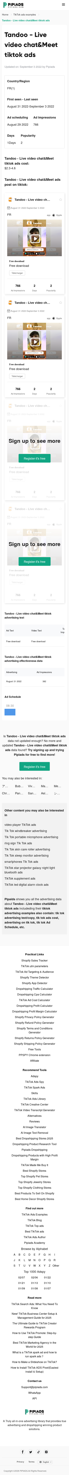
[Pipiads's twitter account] (30, 1452)
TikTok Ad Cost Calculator (34, 1000)
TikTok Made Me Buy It (34, 1165)
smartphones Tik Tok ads (21, 861)
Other (55, 1265)
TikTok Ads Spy (34, 1082)
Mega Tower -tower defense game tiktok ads (60, 786)
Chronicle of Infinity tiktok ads (8, 793)
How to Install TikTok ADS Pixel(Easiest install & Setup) (34, 1369)
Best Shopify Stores (34, 1171)
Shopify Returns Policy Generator (34, 1038)
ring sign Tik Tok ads (18, 843)
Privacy (20, 1462)
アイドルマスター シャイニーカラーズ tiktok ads (8, 786)
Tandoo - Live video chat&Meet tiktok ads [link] (26, 20)
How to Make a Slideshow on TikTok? (34, 1362)
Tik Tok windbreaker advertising (26, 830)
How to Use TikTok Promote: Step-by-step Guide (34, 1335)
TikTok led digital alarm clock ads (27, 884)
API (34, 1398)
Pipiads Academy (34, 1243)
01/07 (47, 1288)
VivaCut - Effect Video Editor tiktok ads (34, 786)
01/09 (21, 1288)
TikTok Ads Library (34, 1099)
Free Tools (34, 1049)
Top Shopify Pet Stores (34, 1176)
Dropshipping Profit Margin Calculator (34, 1011)
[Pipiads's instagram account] (46, 1452)
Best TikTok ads (34, 1231)
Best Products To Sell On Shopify (34, 1193)
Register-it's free (34, 458)
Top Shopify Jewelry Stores (34, 1182)
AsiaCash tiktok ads (47, 793)
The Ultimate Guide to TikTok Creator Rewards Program (34, 1325)
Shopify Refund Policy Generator (34, 1023)
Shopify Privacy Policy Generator (34, 1017)
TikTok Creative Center (34, 1104)
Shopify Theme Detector (34, 977)
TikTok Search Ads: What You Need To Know (34, 1306)
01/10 (47, 1283)
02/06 (34, 1277)
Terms (31, 1462)
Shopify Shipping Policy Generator (34, 1044)
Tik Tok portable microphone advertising (31, 837)
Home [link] (5, 14)
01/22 (47, 1277)
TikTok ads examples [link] (25, 14)
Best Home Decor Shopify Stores (34, 1199)
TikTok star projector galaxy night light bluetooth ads (30, 869)
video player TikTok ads (20, 824)
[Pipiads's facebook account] (22, 1452)
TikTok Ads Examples (35, 1214)
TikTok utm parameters (34, 966)
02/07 (21, 1277)
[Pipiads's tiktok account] (38, 1452)
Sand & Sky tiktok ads (34, 793)
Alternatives (34, 1116)
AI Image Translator (34, 1127)
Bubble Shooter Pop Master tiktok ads (21, 786)
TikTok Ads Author (35, 1237)
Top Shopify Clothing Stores (34, 1188)
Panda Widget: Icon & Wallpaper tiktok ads (21, 793)
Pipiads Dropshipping (34, 1150)
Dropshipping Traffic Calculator (34, 989)
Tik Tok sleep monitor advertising (27, 855)
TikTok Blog (34, 1220)
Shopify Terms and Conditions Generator (34, 1030)
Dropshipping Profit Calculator (34, 1006)
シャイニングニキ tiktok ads (60, 793)
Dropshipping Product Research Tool (35, 1144)
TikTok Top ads (34, 1226)
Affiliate (34, 1061)
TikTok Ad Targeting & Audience (34, 972)
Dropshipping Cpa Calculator (34, 994)
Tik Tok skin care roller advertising (27, 849)
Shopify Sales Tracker (34, 960)
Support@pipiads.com (34, 1387)
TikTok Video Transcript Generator (34, 1110)
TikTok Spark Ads (34, 1087)
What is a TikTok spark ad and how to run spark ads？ (34, 1354)
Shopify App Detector (34, 983)
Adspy (34, 1076)
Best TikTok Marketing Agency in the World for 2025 (34, 1344)
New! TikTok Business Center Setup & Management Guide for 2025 (34, 1316)
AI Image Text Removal (34, 1133)
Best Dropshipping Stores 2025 (34, 1138)
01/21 (21, 1283)
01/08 (34, 1288)
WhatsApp (34, 1393)
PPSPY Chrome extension (34, 1055)
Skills (34, 1093)
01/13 (34, 1283)
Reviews (34, 1121)
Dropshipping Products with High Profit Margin (35, 1157)
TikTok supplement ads (20, 878)
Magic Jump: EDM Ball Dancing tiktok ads (47, 786)
